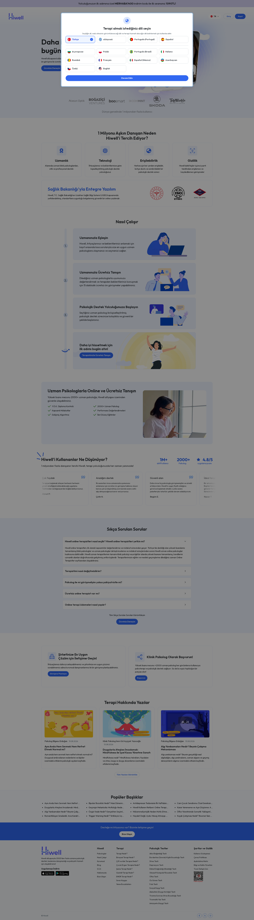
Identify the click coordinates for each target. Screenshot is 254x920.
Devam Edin (127, 78)
